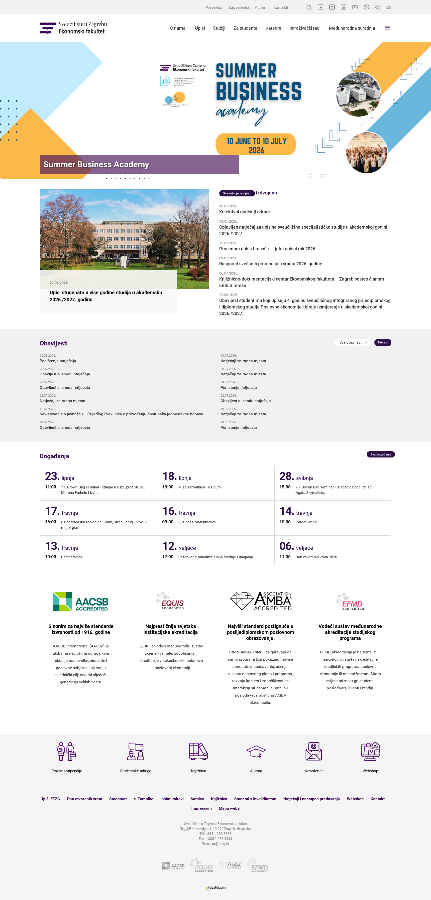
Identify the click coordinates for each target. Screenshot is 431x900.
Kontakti (280, 7)
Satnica (197, 798)
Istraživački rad (305, 28)
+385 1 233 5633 (219, 839)
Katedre (273, 28)
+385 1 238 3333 (218, 834)
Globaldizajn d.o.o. (215, 888)
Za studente (245, 28)
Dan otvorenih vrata (84, 798)
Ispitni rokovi (172, 798)
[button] (352, 342)
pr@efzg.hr (220, 844)
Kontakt (378, 798)
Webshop (214, 7)
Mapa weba (229, 808)
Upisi (200, 28)
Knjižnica (219, 798)
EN (388, 7)
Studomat (118, 798)
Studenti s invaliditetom (255, 798)
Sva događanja (380, 454)
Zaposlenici (238, 7)
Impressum (201, 808)
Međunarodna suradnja (352, 28)
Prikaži (383, 342)
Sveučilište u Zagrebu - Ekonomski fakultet (73, 27)
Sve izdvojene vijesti (237, 193)
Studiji (219, 28)
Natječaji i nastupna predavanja (311, 798)
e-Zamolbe (143, 798)
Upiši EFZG (50, 798)
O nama (178, 28)
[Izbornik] (388, 28)
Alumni (261, 7)
